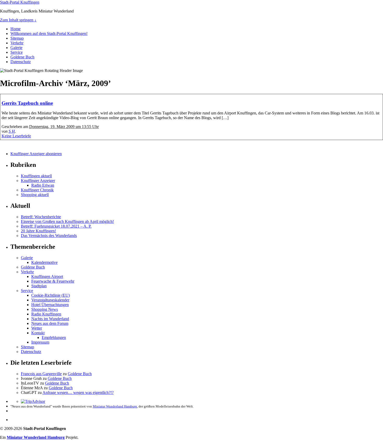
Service (16, 52)
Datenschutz (20, 61)
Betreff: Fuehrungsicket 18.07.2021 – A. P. (56, 226)
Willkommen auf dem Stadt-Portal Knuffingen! (49, 33)
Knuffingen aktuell (36, 176)
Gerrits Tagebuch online (27, 103)
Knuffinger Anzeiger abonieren (36, 153)
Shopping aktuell (35, 194)
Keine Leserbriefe (16, 136)
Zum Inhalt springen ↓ (18, 20)
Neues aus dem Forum (49, 323)
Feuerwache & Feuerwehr (52, 281)
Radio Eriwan (42, 185)
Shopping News (44, 309)
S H (12, 131)
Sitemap (17, 38)
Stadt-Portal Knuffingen (19, 2)
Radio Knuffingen (46, 314)
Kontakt (38, 333)
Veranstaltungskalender (50, 300)
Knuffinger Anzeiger (38, 180)
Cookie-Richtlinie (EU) (50, 295)
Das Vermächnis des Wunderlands (49, 235)
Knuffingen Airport (47, 276)
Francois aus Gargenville (41, 374)
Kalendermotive (44, 262)
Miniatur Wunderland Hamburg (115, 406)
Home (15, 29)
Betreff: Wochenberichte (41, 217)
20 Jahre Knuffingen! (38, 231)
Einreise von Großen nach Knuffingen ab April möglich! (67, 221)
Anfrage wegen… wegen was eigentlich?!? (78, 392)
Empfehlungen (54, 337)
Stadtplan (39, 286)
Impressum (40, 342)
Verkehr (16, 43)
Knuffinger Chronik (37, 190)
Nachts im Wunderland (50, 319)
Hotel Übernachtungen (50, 304)
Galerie (16, 47)
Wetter (36, 328)
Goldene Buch (22, 57)
